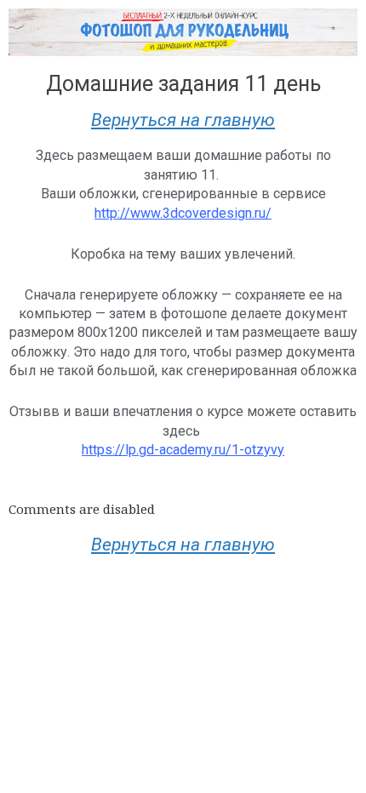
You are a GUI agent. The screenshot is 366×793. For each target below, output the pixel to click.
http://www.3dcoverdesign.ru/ (183, 213)
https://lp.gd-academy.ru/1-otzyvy (183, 450)
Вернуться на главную (183, 120)
